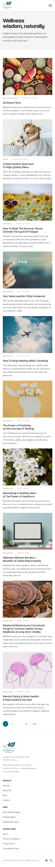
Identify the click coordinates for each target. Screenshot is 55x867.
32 (26, 724)
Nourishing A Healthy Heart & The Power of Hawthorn (19, 494)
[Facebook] (46, 860)
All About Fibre (12, 102)
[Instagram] (51, 860)
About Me (7, 790)
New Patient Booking (11, 812)
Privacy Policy (9, 843)
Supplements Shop (11, 822)
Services (6, 785)
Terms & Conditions (11, 839)
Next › (35, 724)
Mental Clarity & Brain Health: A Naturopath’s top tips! (21, 698)
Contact (6, 800)
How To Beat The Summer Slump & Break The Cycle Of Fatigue (23, 230)
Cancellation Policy (11, 848)
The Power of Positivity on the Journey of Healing (18, 427)
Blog (5, 795)
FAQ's (5, 834)
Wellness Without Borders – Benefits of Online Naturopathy (22, 559)
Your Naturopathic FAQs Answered (24, 296)
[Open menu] (50, 5)
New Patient (27, 449)
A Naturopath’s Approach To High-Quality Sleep (18, 165)
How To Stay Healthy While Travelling (25, 360)
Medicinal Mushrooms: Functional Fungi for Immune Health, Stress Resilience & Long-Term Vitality (24, 629)
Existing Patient (27, 461)
